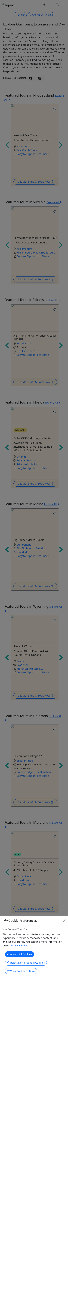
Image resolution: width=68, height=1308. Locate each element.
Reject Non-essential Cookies (27, 962)
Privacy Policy (19, 945)
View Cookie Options (22, 971)
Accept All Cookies (21, 954)
